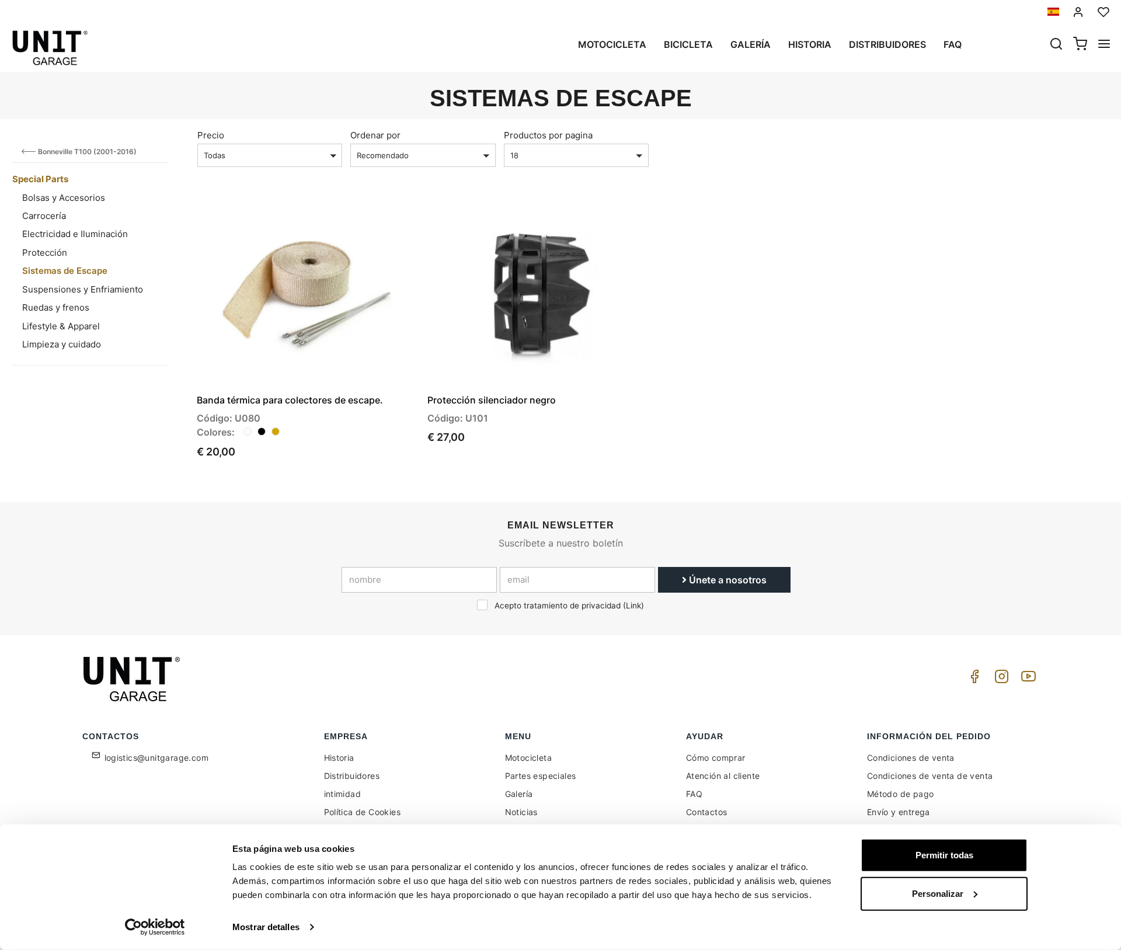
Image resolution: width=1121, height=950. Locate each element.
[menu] (1104, 45)
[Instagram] (999, 679)
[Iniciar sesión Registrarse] (1078, 12)
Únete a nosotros (727, 580)
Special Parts (40, 179)
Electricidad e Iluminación (75, 233)
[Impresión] (375, 218)
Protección (44, 252)
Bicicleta (688, 44)
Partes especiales (540, 776)
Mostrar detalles (266, 927)
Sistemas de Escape (64, 270)
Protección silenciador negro (491, 400)
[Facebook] (972, 679)
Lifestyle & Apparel (61, 326)
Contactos (706, 812)
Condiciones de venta (911, 758)
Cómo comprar (716, 758)
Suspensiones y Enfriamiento (82, 289)
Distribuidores (887, 44)
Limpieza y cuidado (61, 344)
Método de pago (900, 794)
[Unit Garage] (133, 679)
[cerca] (1056, 45)
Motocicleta (612, 44)
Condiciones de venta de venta (930, 776)
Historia (809, 44)
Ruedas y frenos (55, 307)
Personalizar (937, 893)
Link (633, 605)
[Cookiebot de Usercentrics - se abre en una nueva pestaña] (155, 927)
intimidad (342, 794)
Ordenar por (375, 135)
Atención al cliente (723, 776)
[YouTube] (1026, 679)
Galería (750, 44)
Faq (953, 44)
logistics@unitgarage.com (157, 758)
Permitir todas (944, 855)
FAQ (694, 794)
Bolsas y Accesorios (63, 197)
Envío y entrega (898, 812)
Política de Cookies (362, 812)
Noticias (521, 812)
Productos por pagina (548, 135)
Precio (210, 135)
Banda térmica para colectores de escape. (290, 400)
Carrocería (44, 215)
